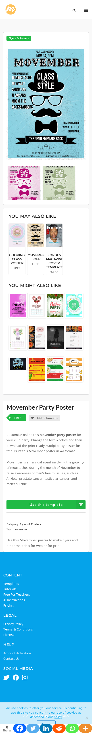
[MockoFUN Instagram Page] (25, 677)
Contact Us (11, 658)
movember (20, 529)
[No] (86, 718)
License (9, 634)
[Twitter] (33, 728)
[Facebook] (19, 728)
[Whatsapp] (72, 728)
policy (58, 717)
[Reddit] (59, 728)
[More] (85, 728)
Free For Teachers (16, 594)
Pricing (8, 605)
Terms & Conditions (18, 629)
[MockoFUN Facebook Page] (16, 677)
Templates (11, 584)
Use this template (46, 504)
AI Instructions (14, 600)
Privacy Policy (13, 624)
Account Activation (17, 653)
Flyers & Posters (19, 38)
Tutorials (10, 589)
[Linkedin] (46, 728)
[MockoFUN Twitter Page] (6, 677)
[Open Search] (74, 11)
